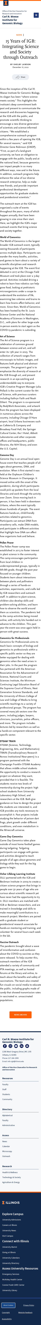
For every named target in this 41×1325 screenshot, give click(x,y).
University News (9, 1230)
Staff (4, 1089)
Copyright (6, 1312)
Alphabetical (7, 1115)
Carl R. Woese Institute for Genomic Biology (12, 20)
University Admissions (11, 1219)
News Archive (20, 1015)
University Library (9, 1290)
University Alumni (9, 1247)
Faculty (5, 1084)
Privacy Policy (28, 1305)
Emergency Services (10, 1274)
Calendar (6, 1146)
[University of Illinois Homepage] (10, 1202)
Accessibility (7, 1319)
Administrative (8, 1125)
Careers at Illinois (9, 1225)
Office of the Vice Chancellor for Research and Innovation (14, 12)
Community (7, 1099)
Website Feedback (25, 1312)
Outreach (6, 1156)
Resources (7, 1078)
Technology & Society (11, 1177)
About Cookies (8, 1305)
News (19, 35)
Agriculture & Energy (11, 1182)
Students (6, 1094)
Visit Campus (7, 1236)
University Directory (10, 1263)
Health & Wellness (10, 1172)
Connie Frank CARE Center (13, 1285)
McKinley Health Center (12, 1279)
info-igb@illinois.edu (16, 1061)
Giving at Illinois (9, 1252)
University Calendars (11, 1257)
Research (7, 1166)
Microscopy (7, 1151)
